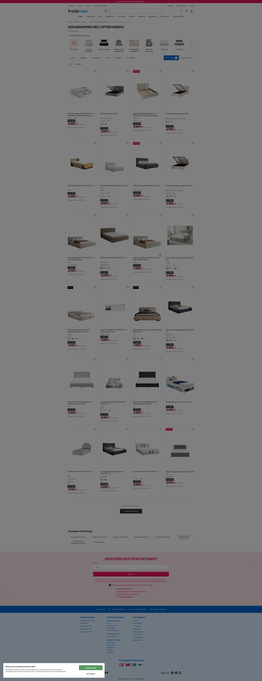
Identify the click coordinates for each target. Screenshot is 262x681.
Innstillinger (90, 674)
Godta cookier (90, 668)
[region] (54, 670)
